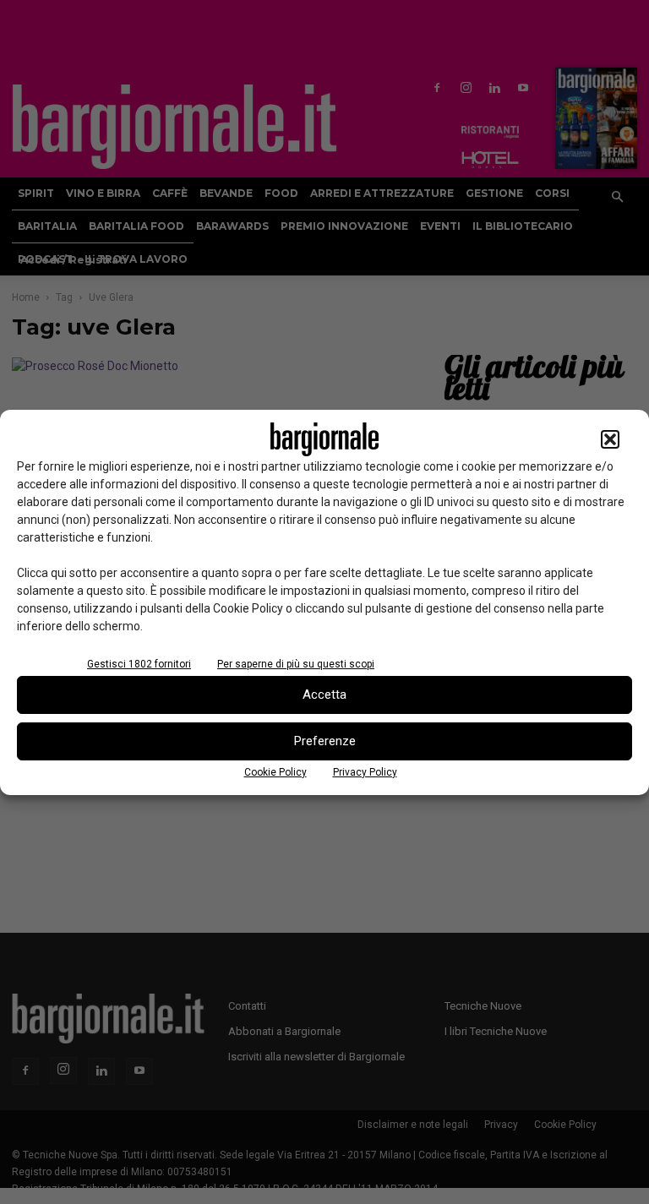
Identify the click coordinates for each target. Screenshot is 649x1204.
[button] (610, 439)
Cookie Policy (275, 772)
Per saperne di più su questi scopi (295, 664)
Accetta (324, 694)
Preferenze (325, 741)
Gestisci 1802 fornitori (139, 664)
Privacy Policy (365, 772)
